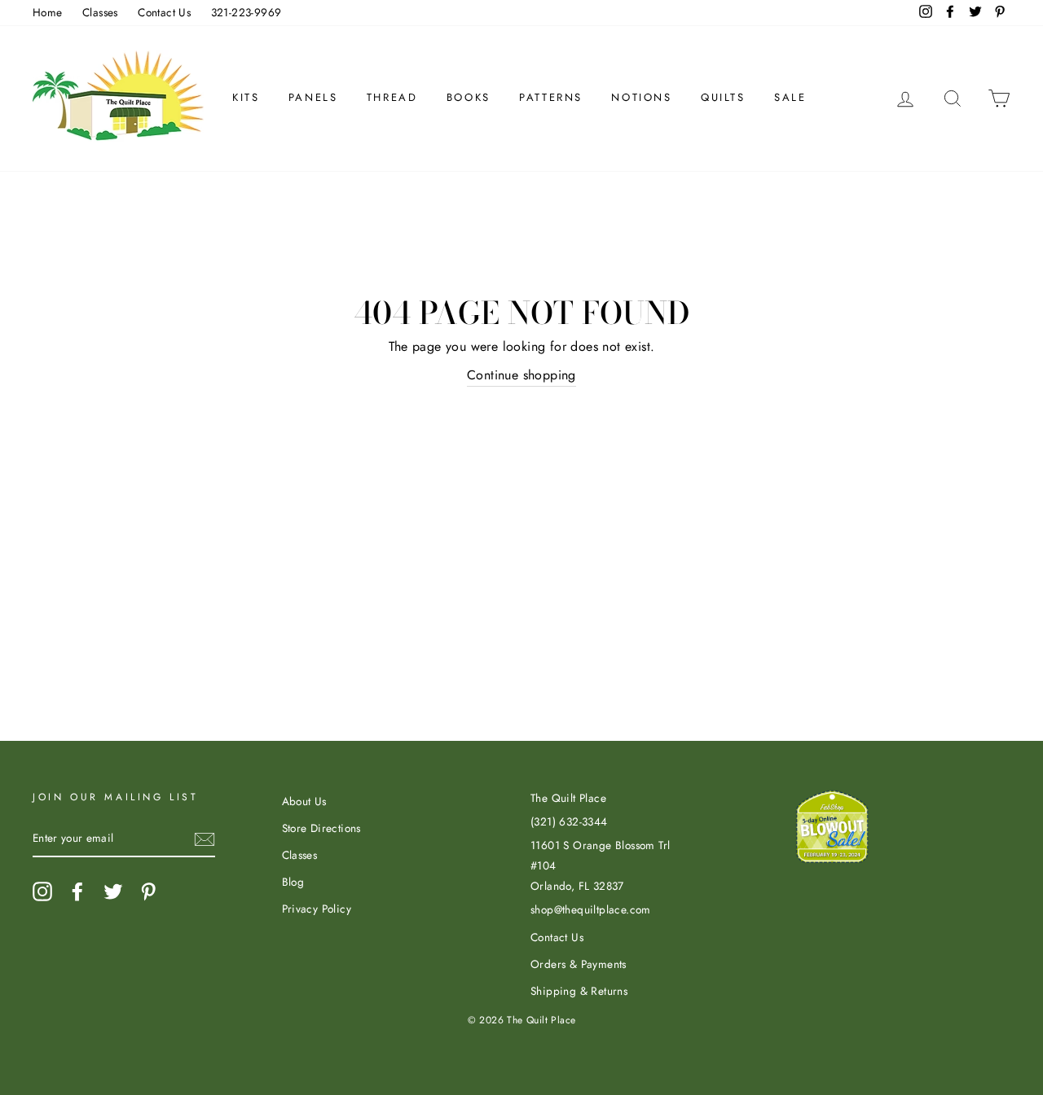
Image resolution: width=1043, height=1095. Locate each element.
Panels (313, 97)
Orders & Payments (578, 964)
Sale (790, 97)
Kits (245, 97)
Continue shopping (521, 375)
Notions (641, 97)
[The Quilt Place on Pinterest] (148, 891)
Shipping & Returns (578, 991)
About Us (304, 801)
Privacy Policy (317, 908)
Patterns (551, 97)
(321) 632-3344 (569, 821)
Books (469, 97)
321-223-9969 (246, 12)
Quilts (723, 97)
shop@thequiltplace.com (590, 909)
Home (48, 12)
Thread (392, 97)
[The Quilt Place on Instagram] (42, 891)
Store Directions (321, 828)
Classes (100, 12)
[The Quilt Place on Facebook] (77, 891)
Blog (293, 882)
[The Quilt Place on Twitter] (113, 891)
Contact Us (164, 12)
